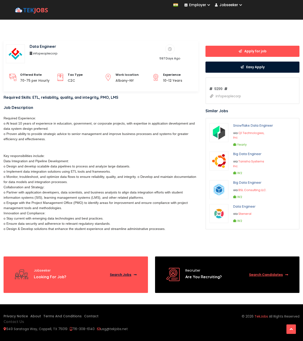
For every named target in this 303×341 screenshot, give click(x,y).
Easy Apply (255, 67)
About (35, 316)
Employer (197, 4)
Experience (172, 74)
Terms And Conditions (62, 316)
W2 (239, 173)
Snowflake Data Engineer (253, 125)
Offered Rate (31, 74)
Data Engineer (244, 206)
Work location (127, 74)
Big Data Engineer (247, 154)
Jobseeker (228, 4)
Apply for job (255, 51)
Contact (91, 316)
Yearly (242, 144)
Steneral (244, 213)
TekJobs (261, 316)
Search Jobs (120, 274)
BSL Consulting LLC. (252, 190)
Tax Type (75, 74)
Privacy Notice (16, 316)
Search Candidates (266, 274)
